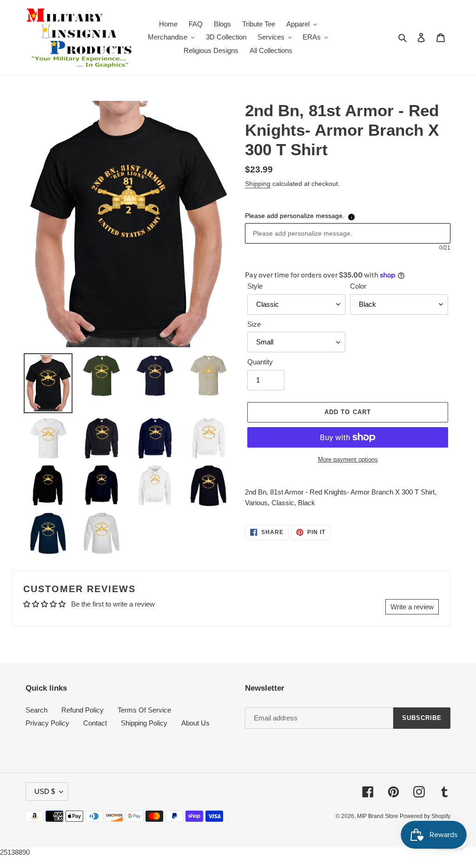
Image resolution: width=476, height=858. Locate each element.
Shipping (258, 183)
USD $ (44, 791)
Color (358, 286)
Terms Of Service (144, 710)
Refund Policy (82, 710)
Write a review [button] (412, 607)
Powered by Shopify (425, 816)
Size (254, 324)
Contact (95, 723)
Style (255, 286)
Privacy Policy (47, 723)
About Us (195, 723)
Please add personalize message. (294, 215)
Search (36, 710)
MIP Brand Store (378, 816)
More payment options (348, 459)
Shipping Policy (144, 723)
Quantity (260, 362)
